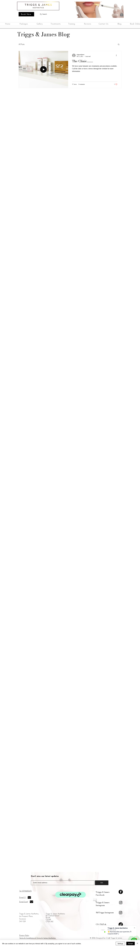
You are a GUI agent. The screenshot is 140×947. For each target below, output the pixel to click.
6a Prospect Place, (26, 916)
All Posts (21, 44)
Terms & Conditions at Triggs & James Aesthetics (37, 938)
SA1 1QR (22, 921)
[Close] (137, 943)
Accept (130, 943)
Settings (120, 943)
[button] (122, 14)
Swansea (22, 919)
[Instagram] (121, 902)
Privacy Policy (24, 935)
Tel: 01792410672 (25, 891)
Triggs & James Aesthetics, (29, 914)
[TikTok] (121, 924)
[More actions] (117, 55)
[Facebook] (121, 892)
